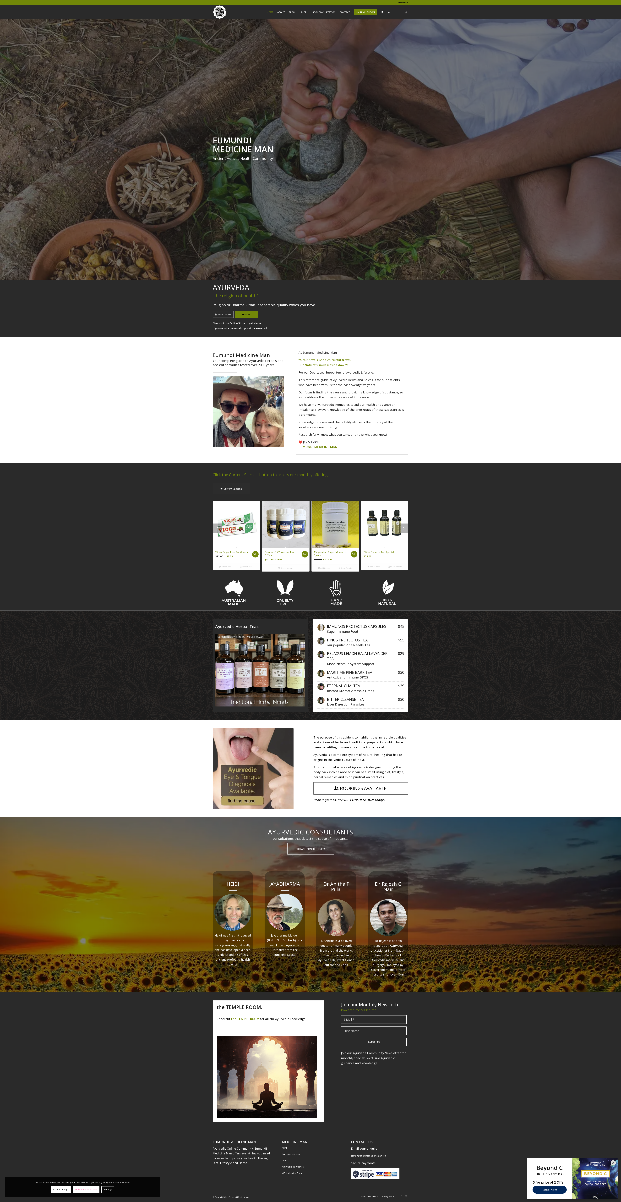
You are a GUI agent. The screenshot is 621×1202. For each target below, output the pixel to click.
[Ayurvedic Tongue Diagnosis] (253, 768)
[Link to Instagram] (405, 12)
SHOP (285, 1148)
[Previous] (217, 528)
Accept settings (60, 1189)
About (285, 1160)
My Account (403, 2)
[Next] (403, 528)
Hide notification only (86, 1189)
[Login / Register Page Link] (382, 12)
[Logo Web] (220, 12)
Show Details (247, 566)
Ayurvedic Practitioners (293, 1166)
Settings (108, 1189)
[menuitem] (402, 2)
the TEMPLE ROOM (291, 1154)
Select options (286, 568)
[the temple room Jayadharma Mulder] (267, 1077)
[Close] (613, 1162)
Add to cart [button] (226, 566)
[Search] (389, 12)
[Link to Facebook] (401, 12)
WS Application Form (292, 1173)
